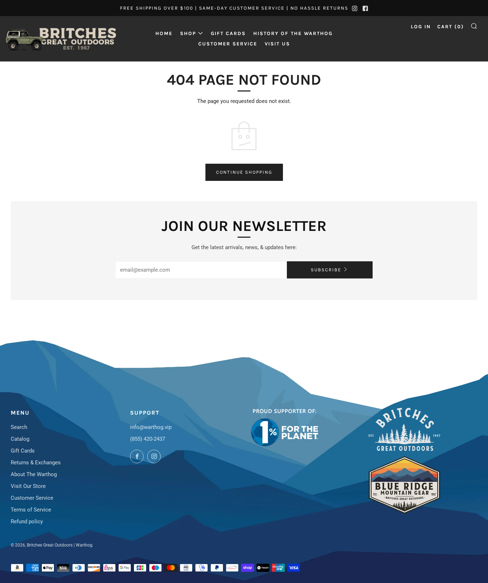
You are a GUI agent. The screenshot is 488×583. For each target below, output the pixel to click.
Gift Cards (228, 33)
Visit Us (277, 44)
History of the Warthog (293, 33)
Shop (188, 33)
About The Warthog (34, 474)
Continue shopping (244, 172)
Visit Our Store (28, 486)
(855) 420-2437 (147, 439)
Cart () (450, 27)
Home (164, 33)
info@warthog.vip (150, 427)
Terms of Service (31, 510)
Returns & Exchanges (36, 462)
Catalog (20, 439)
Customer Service (227, 44)
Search (19, 427)
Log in (421, 27)
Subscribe (326, 269)
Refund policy (27, 521)
